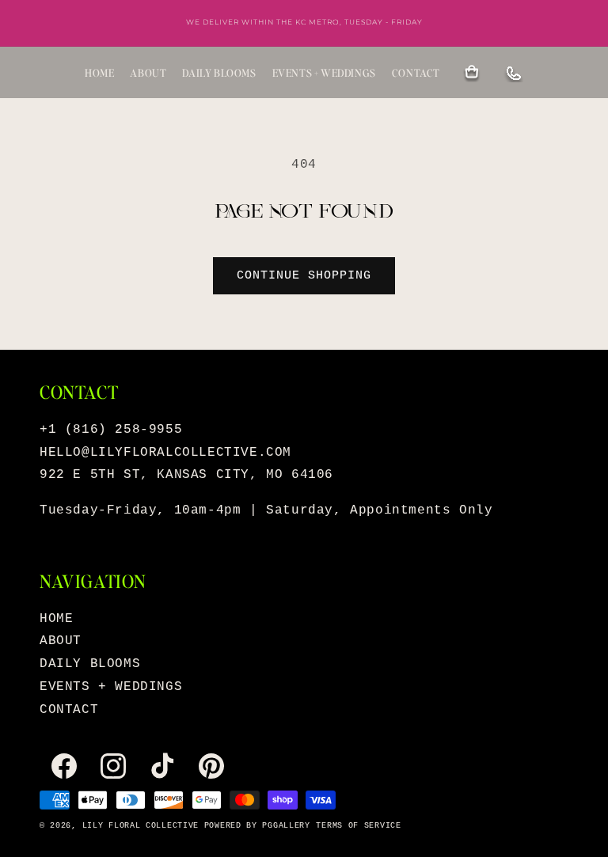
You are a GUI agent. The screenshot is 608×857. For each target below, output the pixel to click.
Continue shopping (304, 276)
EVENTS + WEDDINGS (324, 72)
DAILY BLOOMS (219, 72)
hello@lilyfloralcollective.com (165, 453)
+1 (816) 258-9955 (111, 430)
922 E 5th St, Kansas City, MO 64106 (186, 475)
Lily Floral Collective (140, 825)
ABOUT (148, 72)
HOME (99, 72)
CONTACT (416, 72)
